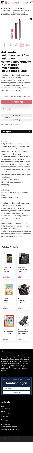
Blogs (3, 411)
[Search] (22, 2)
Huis (2, 406)
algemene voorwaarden (9, 427)
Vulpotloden (6, 11)
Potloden (19, 8)
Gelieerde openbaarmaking (10, 429)
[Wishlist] (26, 2)
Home (3, 8)
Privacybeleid (5, 424)
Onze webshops (6, 414)
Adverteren (5, 416)
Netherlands (13, 118)
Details (29, 96)
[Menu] (2, 2)
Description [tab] (7, 132)
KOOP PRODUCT (16, 102)
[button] (31, 19)
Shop (10, 8)
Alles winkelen (5, 409)
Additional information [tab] (10, 135)
